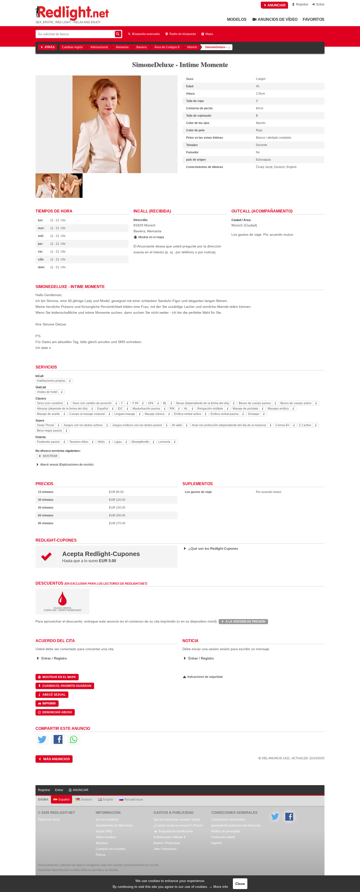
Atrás (49, 47)
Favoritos (313, 19)
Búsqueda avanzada (145, 34)
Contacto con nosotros (111, 849)
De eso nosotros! (107, 819)
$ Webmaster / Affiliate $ (169, 837)
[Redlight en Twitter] (275, 817)
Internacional (99, 47)
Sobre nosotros (106, 837)
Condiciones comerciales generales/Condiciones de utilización (236, 822)
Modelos (236, 19)
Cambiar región (72, 47)
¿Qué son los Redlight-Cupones (212, 548)
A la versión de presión (245, 621)
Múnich (192, 47)
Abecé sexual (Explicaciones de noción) (67, 464)
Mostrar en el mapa (151, 237)
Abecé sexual (54, 694)
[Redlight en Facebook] (289, 817)
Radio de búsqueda (182, 34)
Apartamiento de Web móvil (114, 825)
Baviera (141, 47)
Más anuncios (56, 759)
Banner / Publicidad (167, 843)
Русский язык (133, 799)
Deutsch (86, 799)
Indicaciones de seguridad (205, 677)
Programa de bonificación (175, 831)
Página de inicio (49, 819)
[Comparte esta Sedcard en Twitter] (42, 739)
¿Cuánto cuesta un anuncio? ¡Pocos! (178, 825)
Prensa (100, 855)
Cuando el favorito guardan (66, 686)
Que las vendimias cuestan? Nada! (177, 819)
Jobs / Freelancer (165, 849)
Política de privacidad (225, 831)
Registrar (301, 4)
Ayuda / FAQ (104, 831)
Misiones (102, 843)
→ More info (218, 887)
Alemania (122, 47)
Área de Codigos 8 (167, 47)
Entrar (320, 4)
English (108, 799)
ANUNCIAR (276, 5)
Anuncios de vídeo (277, 19)
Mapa (209, 34)
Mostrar (50, 456)
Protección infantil (223, 837)
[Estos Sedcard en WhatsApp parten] (73, 739)
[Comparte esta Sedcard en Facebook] (57, 739)
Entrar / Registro (53, 658)
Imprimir (49, 703)
